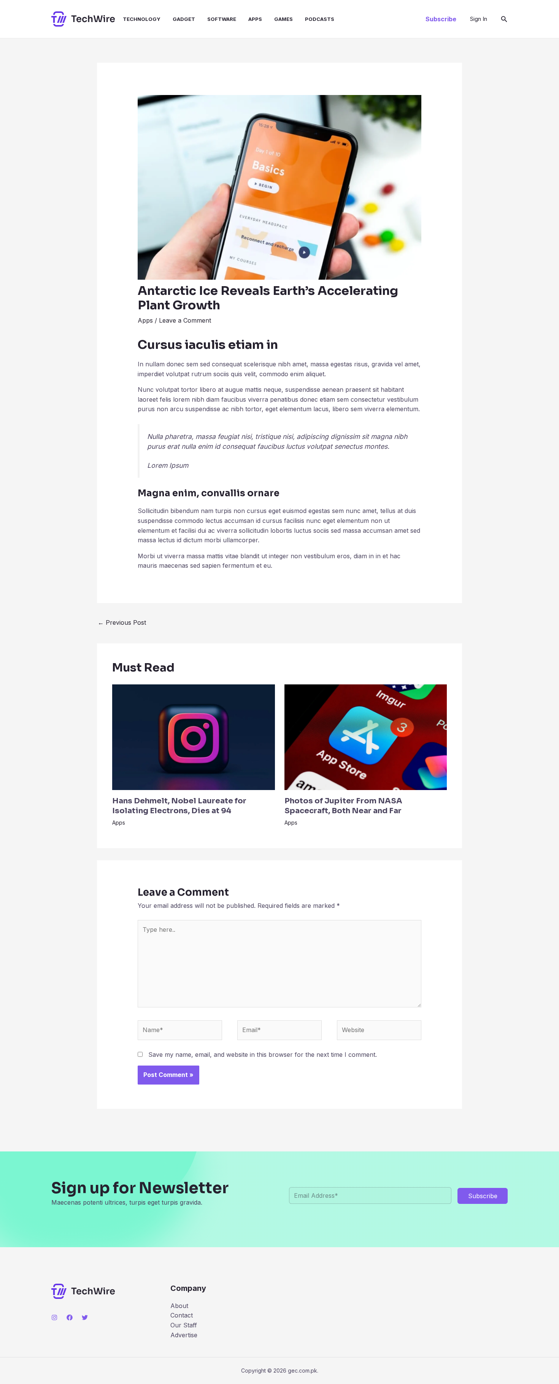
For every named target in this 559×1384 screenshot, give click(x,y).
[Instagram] (54, 1317)
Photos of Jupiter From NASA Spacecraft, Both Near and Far (343, 806)
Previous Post (122, 622)
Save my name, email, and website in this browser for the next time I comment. (262, 1054)
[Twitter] (85, 1317)
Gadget (184, 19)
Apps (255, 19)
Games (283, 19)
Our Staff (183, 1325)
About (179, 1306)
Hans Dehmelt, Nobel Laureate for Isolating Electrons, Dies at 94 (179, 806)
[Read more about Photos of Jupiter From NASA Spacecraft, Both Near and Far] (365, 736)
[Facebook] (70, 1317)
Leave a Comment (185, 320)
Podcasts (319, 19)
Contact (181, 1315)
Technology (141, 19)
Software (221, 19)
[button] (441, 19)
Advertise (183, 1335)
